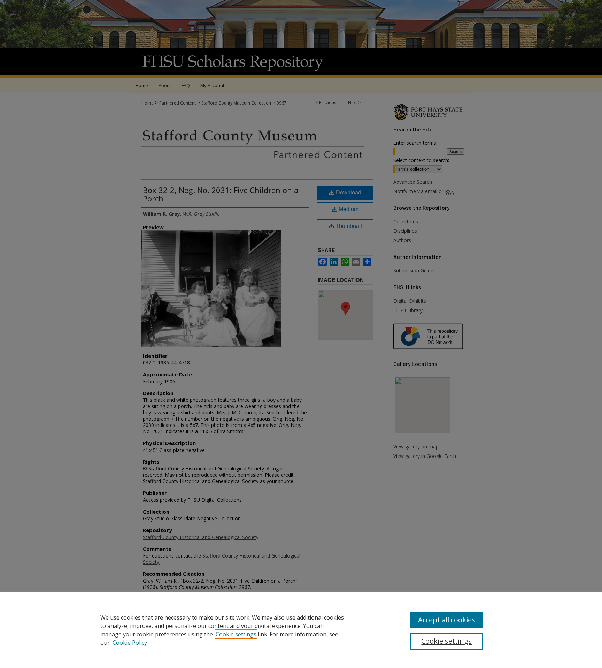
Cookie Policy (130, 642)
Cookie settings (236, 634)
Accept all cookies (446, 619)
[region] (301, 629)
